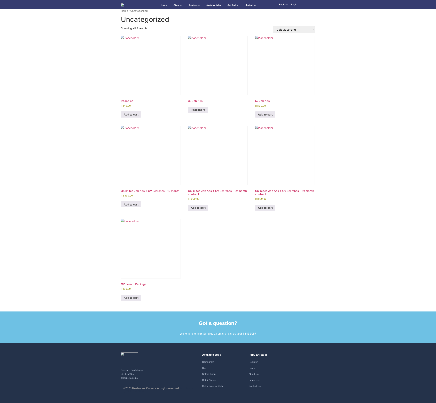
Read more (198, 109)
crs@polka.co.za (129, 378)
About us (178, 5)
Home (164, 5)
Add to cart (131, 114)
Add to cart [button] (131, 204)
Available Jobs (213, 5)
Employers (194, 5)
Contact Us (250, 5)
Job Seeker (233, 5)
